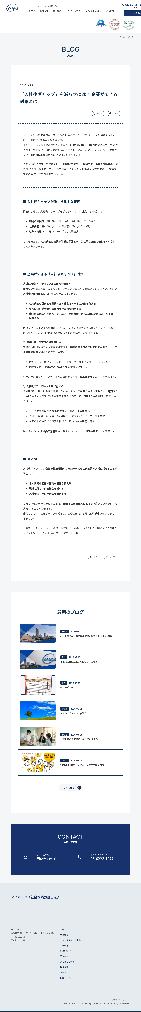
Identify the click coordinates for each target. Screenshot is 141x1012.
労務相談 (64, 934)
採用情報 (110, 10)
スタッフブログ (73, 10)
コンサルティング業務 (70, 940)
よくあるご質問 (93, 10)
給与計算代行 (66, 950)
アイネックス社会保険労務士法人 (35, 897)
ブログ (130, 37)
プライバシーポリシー (121, 1000)
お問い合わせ (66, 977)
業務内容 (44, 10)
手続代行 (64, 945)
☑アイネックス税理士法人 (48, 6)
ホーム (32, 10)
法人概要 (57, 10)
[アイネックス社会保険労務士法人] (12, 8)
